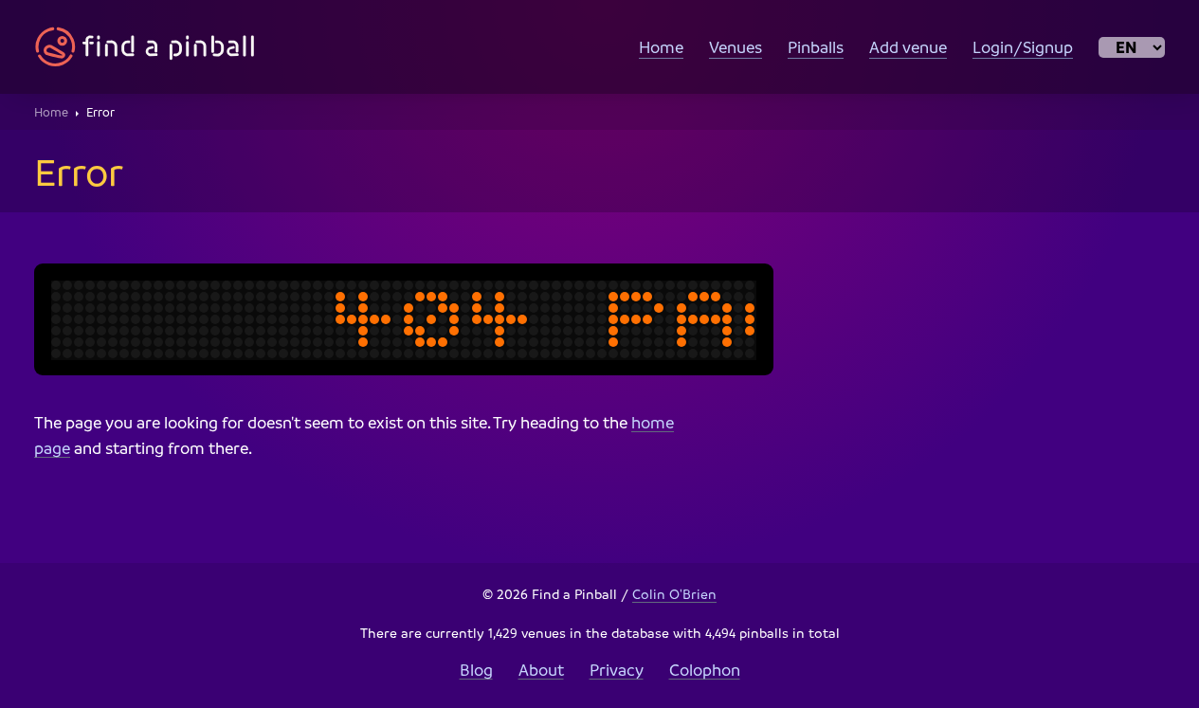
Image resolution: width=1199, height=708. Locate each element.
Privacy (617, 670)
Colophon (704, 670)
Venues (735, 47)
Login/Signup (1022, 47)
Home (661, 47)
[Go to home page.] (145, 47)
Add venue (908, 47)
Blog (476, 670)
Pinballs (816, 47)
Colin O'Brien (674, 593)
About (541, 670)
